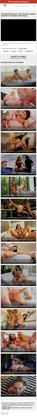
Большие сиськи (23, 48)
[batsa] (7, 6)
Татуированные (29, 51)
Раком (20, 51)
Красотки (14, 51)
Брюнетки (6, 51)
